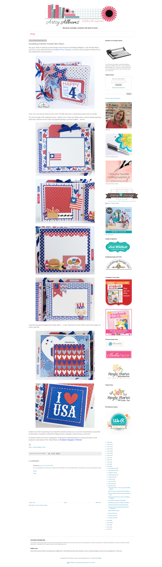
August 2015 (111, 477)
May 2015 (111, 483)
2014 (108, 520)
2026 (108, 442)
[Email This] (52, 453)
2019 (108, 457)
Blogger (99, 558)
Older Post (98, 502)
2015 (108, 466)
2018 (108, 459)
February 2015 (112, 515)
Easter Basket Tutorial (113, 510)
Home (65, 502)
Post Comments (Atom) (41, 505)
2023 (108, 449)
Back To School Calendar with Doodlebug (118, 491)
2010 (108, 529)
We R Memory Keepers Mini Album (117, 500)
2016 (108, 464)
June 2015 (111, 481)
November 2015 (112, 470)
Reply (34, 473)
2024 (108, 446)
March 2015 (111, 513)
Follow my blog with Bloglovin (112, 98)
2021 (108, 453)
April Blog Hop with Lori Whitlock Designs (118, 502)
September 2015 (112, 475)
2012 (108, 524)
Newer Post (32, 502)
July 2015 (111, 479)
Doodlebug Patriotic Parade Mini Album (118, 505)
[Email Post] (49, 453)
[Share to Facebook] (57, 453)
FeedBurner (122, 87)
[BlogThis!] (54, 453)
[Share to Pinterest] (59, 453)
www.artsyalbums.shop (39, 447)
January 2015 (112, 517)
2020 (108, 455)
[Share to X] (55, 453)
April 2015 (111, 485)
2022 (108, 451)
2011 (108, 527)
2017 (108, 462)
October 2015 (112, 472)
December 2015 (112, 468)
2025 (108, 444)
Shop (32, 34)
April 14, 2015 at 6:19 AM (46, 465)
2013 (108, 522)
